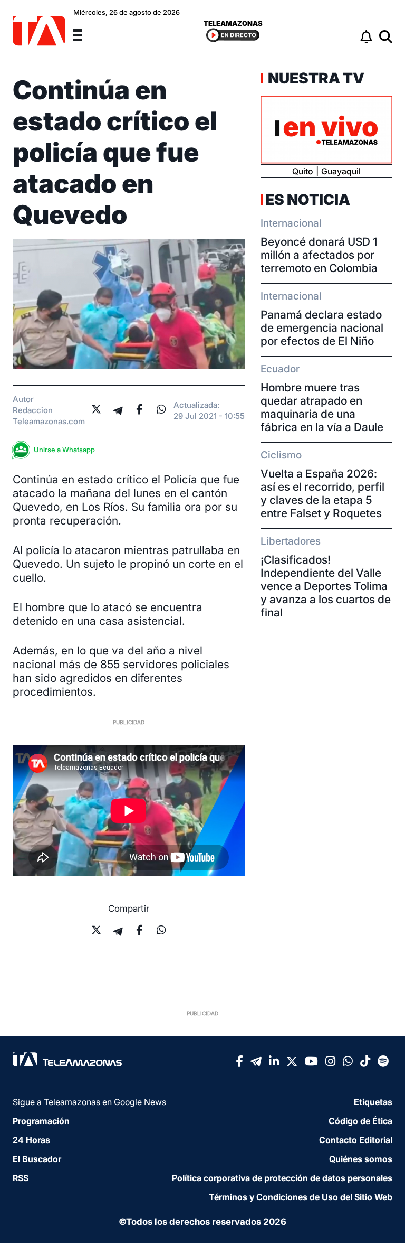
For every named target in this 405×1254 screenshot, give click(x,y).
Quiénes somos (360, 1159)
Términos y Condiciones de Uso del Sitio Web (300, 1197)
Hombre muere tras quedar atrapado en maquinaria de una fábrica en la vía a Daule (322, 407)
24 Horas (31, 1140)
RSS (20, 1178)
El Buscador (37, 1159)
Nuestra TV (314, 78)
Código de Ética (360, 1121)
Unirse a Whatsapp (64, 449)
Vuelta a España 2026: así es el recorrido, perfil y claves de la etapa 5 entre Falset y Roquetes (322, 493)
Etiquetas (373, 1102)
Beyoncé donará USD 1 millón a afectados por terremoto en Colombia (319, 255)
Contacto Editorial (355, 1140)
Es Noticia (307, 200)
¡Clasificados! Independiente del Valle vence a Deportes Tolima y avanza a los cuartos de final (326, 586)
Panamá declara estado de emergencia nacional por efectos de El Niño (322, 328)
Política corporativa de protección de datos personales (282, 1178)
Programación (41, 1121)
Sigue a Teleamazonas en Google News (89, 1102)
